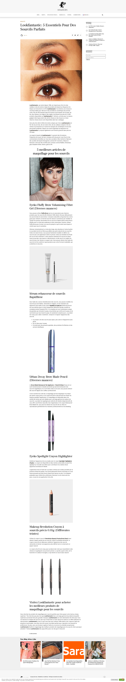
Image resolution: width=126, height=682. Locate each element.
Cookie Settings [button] (114, 679)
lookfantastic (51, 109)
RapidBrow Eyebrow (55, 305)
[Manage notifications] (123, 679)
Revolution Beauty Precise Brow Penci (56, 538)
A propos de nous (34, 676)
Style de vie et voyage (52, 14)
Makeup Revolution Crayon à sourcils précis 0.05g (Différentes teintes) (50, 530)
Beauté (43, 14)
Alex (26, 35)
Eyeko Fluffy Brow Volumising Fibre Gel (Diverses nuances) (51, 206)
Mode (38, 14)
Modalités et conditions (43, 676)
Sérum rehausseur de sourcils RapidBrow (47, 295)
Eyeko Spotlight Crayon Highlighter (51, 456)
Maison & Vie (62, 14)
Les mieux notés (77, 14)
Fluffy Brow (44, 213)
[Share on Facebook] (72, 35)
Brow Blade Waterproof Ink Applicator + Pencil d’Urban (47, 385)
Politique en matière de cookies (55, 676)
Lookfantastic (34, 105)
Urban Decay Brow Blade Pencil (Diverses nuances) (48, 378)
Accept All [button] (122, 679)
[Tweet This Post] (75, 35)
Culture (69, 14)
